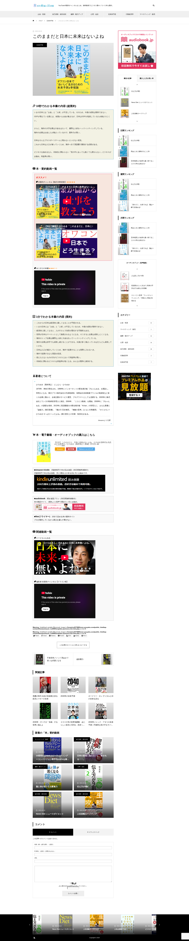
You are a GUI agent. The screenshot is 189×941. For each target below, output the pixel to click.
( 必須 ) (43, 844)
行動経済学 (130, 14)
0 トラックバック (93, 832)
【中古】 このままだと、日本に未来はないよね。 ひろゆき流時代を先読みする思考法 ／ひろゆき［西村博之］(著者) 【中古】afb (82, 443)
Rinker (63, 445)
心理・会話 (94, 14)
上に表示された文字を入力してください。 (73, 886)
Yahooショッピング (86, 449)
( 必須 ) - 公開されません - (44, 851)
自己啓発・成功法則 (59, 14)
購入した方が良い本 (147, 78)
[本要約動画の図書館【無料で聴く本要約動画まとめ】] (43, 5)
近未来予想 (112, 14)
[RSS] (34, 938)
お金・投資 (41, 14)
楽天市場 (71, 449)
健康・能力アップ (77, 14)
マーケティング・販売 (147, 14)
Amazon (101, 420)
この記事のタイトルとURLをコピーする (73, 645)
